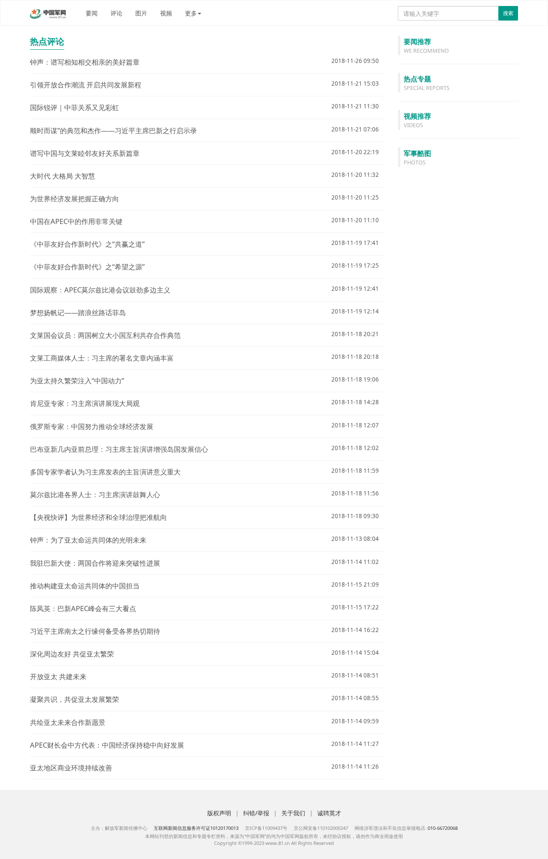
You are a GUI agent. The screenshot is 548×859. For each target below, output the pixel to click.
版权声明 (219, 813)
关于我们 (293, 813)
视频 (166, 13)
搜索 (508, 13)
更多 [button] (191, 13)
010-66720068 (443, 828)
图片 (141, 13)
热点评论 (47, 41)
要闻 (92, 13)
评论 (116, 13)
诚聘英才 (329, 813)
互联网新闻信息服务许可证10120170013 (196, 828)
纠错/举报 (256, 813)
